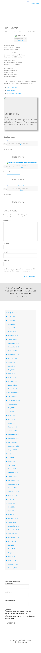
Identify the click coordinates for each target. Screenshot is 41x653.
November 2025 (13, 347)
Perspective (11, 90)
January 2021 (12, 568)
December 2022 (13, 480)
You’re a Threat (8, 172)
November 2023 (13, 438)
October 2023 (12, 442)
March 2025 (12, 377)
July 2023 (11, 453)
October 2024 (12, 396)
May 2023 (11, 461)
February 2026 (13, 335)
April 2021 (11, 556)
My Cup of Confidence (14, 93)
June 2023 (11, 457)
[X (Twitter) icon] (19, 646)
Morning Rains (8, 149)
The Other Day (12, 87)
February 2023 (13, 473)
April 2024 (11, 419)
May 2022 (11, 507)
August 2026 (12, 312)
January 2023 (12, 476)
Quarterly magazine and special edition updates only (20, 617)
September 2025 (13, 354)
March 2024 (12, 423)
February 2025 (13, 381)
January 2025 (12, 385)
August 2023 (12, 450)
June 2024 (11, 412)
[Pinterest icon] (21, 646)
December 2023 (13, 434)
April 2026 (11, 328)
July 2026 (11, 316)
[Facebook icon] (17, 646)
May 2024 (11, 415)
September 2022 (13, 492)
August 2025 (12, 358)
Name (6, 243)
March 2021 (12, 560)
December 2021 (13, 526)
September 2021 (13, 537)
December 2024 (13, 389)
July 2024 (11, 408)
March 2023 (12, 469)
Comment (7, 220)
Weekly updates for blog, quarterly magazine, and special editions (18, 612)
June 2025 (11, 366)
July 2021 (11, 545)
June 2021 (11, 549)
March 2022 (12, 514)
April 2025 (11, 373)
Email (6, 252)
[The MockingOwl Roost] (33, 3)
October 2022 (12, 488)
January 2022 (12, 522)
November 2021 (13, 530)
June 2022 (11, 503)
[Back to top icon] (20, 636)
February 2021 (13, 564)
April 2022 (11, 511)
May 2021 (11, 553)
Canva (20, 40)
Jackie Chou (19, 32)
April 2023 (11, 465)
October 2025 (12, 351)
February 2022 (13, 518)
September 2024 (14, 400)
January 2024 (12, 431)
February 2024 (13, 427)
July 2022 (11, 499)
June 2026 (11, 320)
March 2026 (12, 332)
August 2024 (12, 404)
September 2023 (13, 446)
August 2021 (12, 541)
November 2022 (13, 484)
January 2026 (12, 339)
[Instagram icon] (24, 646)
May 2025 (11, 370)
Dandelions (7, 194)
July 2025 (11, 362)
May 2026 (11, 324)
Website (6, 260)
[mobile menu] (3, 5)
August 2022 (12, 495)
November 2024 (13, 392)
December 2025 (13, 343)
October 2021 (12, 533)
